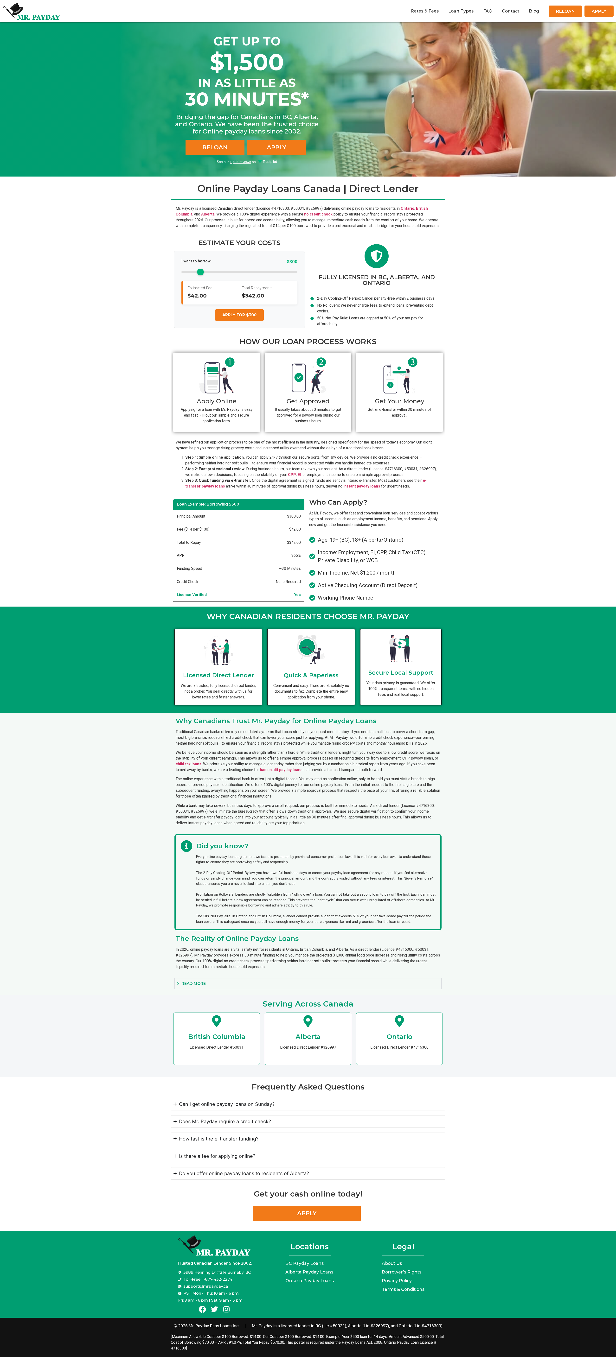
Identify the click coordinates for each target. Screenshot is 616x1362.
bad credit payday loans (281, 769)
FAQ (487, 10)
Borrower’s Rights (401, 1271)
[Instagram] (226, 1309)
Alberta (208, 214)
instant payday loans (361, 486)
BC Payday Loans (304, 1263)
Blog (534, 10)
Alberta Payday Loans (309, 1271)
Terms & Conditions (403, 1289)
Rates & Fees (425, 10)
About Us (392, 1263)
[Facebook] (202, 1309)
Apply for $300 (239, 315)
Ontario (407, 208)
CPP (292, 474)
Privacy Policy (397, 1280)
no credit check (318, 214)
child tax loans (188, 764)
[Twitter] (214, 1309)
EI (299, 474)
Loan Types (461, 10)
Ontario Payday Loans (309, 1280)
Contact (510, 10)
